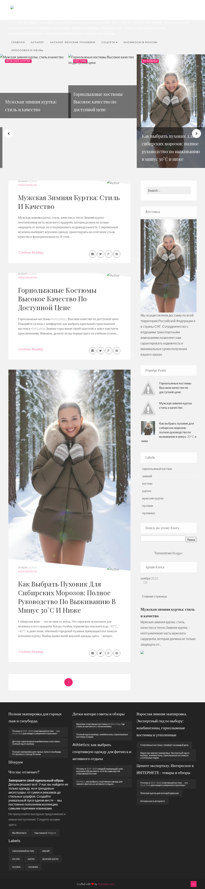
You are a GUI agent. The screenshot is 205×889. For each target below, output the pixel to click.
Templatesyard (106, 884)
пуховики (150, 61)
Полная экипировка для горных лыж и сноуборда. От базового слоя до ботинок (36, 752)
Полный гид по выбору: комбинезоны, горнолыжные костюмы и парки (102, 735)
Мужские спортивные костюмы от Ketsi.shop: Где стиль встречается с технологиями (100, 725)
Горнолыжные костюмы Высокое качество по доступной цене (57, 299)
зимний (147, 476)
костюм (80, 61)
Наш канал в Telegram (45, 832)
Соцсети (108, 42)
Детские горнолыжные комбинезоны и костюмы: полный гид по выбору (36, 742)
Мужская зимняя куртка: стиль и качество (69, 201)
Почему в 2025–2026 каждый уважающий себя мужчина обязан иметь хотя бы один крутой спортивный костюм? (99, 771)
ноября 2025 (151, 578)
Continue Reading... (31, 252)
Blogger (177, 553)
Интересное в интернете (152, 801)
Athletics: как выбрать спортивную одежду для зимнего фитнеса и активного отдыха (99, 782)
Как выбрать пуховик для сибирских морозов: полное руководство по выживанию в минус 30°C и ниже (67, 596)
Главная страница (154, 596)
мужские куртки (18, 61)
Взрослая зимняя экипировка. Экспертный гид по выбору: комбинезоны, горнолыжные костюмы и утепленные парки (164, 755)
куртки (146, 491)
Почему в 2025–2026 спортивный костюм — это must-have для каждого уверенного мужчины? (36, 732)
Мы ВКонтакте (19, 832)
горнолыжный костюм (157, 468)
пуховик (147, 505)
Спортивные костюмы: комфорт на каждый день (164, 745)
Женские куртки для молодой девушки (159, 793)
